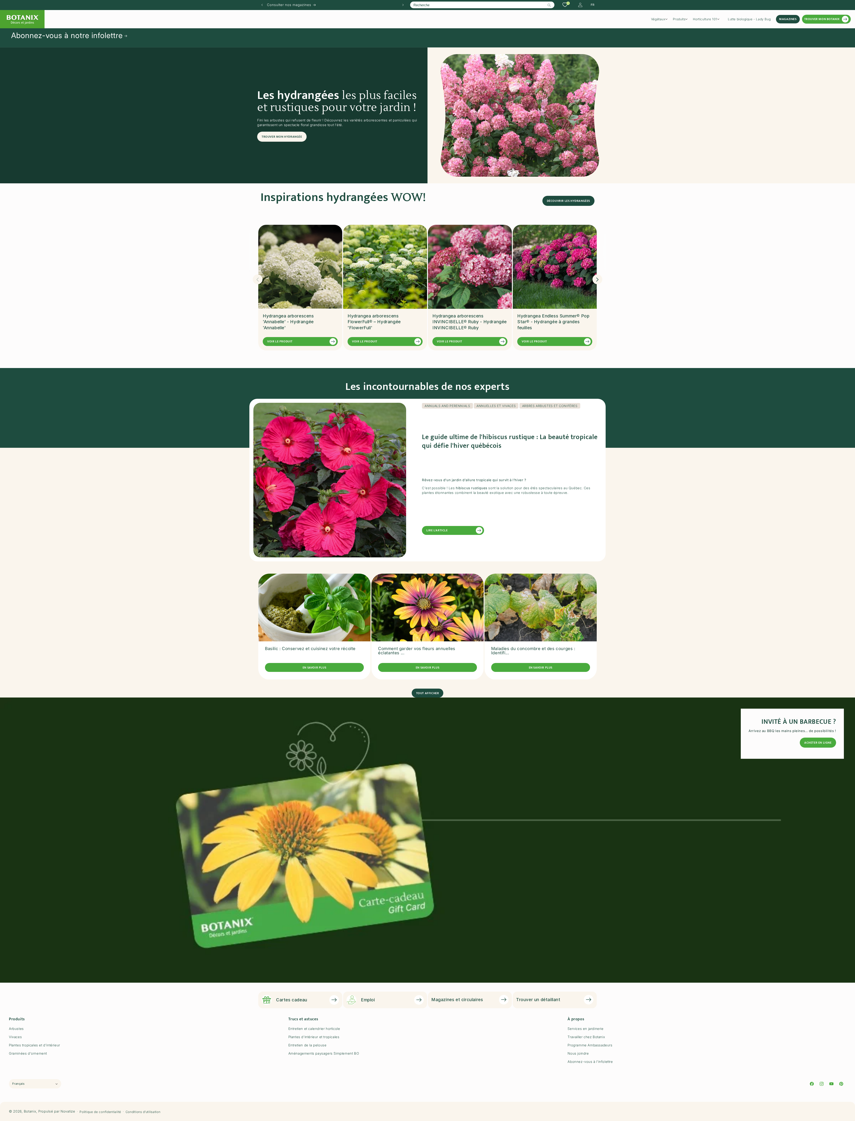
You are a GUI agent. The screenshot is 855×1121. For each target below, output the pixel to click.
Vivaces (15, 1037)
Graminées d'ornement (28, 1053)
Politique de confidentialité (100, 1111)
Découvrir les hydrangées (568, 200)
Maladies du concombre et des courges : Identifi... (533, 651)
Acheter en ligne (818, 742)
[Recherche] (549, 5)
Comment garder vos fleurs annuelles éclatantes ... (416, 651)
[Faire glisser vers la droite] (597, 279)
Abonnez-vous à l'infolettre (590, 1062)
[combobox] (482, 5)
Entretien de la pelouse (307, 1045)
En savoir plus (314, 667)
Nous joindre (578, 1053)
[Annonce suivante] (403, 5)
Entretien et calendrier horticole (314, 1029)
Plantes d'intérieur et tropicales (314, 1037)
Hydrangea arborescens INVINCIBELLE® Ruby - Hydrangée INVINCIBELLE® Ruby (469, 321)
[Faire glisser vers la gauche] (258, 279)
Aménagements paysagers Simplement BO (323, 1053)
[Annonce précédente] (262, 5)
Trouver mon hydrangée (282, 136)
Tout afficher (427, 693)
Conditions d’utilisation (143, 1111)
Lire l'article (437, 530)
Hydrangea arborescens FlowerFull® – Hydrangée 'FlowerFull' (374, 321)
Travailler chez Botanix (586, 1037)
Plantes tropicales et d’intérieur (34, 1045)
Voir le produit (280, 341)
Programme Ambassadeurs (590, 1045)
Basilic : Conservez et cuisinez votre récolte (310, 649)
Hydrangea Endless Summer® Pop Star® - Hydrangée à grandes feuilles (553, 321)
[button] (661, 19)
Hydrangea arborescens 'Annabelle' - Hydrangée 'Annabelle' (288, 321)
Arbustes (16, 1029)
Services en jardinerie (585, 1029)
